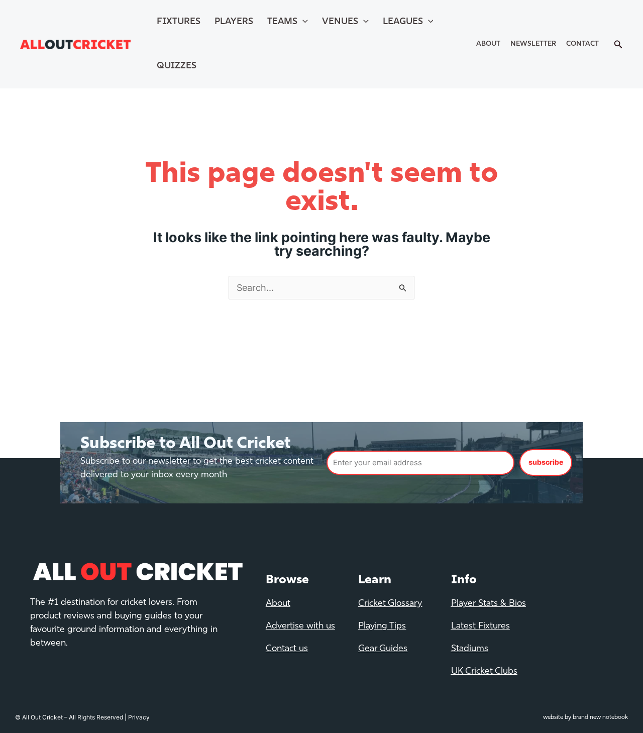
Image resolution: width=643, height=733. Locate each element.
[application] (302, 22)
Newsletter (533, 44)
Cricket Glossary (390, 603)
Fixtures (178, 22)
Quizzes (176, 66)
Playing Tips (382, 626)
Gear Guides (382, 649)
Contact (582, 44)
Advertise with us (300, 626)
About (488, 44)
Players (234, 22)
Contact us (287, 649)
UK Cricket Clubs (484, 671)
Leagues (403, 22)
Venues (340, 22)
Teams (282, 22)
